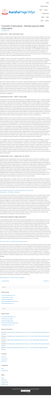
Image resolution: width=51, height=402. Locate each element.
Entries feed (3, 380)
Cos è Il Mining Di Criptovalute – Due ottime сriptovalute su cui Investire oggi (16, 190)
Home (47, 2)
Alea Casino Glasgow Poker (7, 299)
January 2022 (4, 359)
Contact (47, 20)
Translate (28, 392)
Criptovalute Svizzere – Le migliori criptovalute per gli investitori (13, 241)
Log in (2, 378)
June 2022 (3, 356)
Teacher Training (44, 6)
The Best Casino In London (7, 297)
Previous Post (5, 281)
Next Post (46, 281)
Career (42, 20)
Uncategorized (4, 370)
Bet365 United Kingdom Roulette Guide (9, 301)
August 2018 (4, 361)
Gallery (42, 17)
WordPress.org (4, 384)
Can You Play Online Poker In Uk (8, 295)
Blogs (47, 17)
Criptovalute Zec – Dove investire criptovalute (10, 192)
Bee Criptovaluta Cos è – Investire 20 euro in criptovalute (12, 277)
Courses (46, 9)
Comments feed (4, 382)
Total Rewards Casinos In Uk (7, 303)
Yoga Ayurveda (45, 13)
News (2, 368)
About (41, 9)
